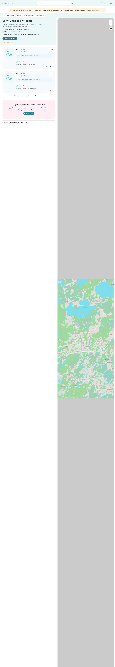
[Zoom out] (110, 24)
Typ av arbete (9, 15)
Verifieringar (30, 15)
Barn (20, 15)
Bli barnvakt (103, 3)
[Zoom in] (110, 21)
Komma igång (28, 113)
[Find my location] (110, 28)
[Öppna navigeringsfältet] (111, 3)
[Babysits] (8, 3)
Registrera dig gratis (10, 38)
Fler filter (41, 15)
